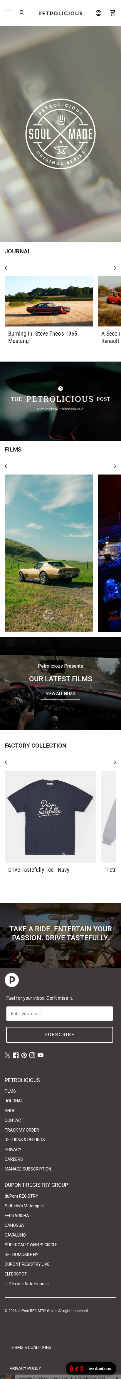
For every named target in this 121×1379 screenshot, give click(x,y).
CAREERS (14, 1159)
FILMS (10, 1091)
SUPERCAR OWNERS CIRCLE (31, 1244)
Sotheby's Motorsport (25, 1206)
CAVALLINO (15, 1235)
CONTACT (14, 1120)
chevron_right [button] (115, 268)
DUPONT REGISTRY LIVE (27, 1264)
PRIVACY (13, 1149)
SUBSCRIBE (60, 1034)
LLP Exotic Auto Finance (27, 1283)
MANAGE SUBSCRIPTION (28, 1169)
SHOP (10, 1110)
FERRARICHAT (18, 1215)
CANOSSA (14, 1225)
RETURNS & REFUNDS (25, 1139)
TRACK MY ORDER (22, 1130)
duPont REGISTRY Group (37, 1311)
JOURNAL (14, 1101)
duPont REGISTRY (21, 1196)
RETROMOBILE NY (21, 1254)
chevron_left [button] (5, 268)
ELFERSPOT (16, 1274)
